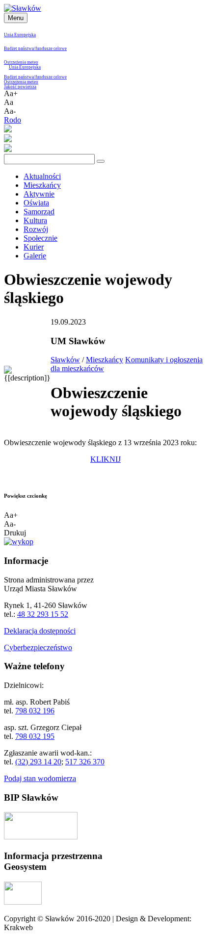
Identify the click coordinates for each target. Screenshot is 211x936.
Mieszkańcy (42, 185)
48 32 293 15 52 (42, 614)
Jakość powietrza (20, 86)
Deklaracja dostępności (40, 631)
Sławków (65, 359)
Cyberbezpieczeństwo (38, 647)
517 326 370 (85, 762)
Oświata (36, 203)
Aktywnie (39, 194)
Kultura (35, 220)
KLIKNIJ (105, 459)
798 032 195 (34, 736)
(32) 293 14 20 (38, 762)
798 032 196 (34, 711)
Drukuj (15, 533)
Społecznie (40, 238)
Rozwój (36, 229)
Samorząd (39, 211)
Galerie (35, 256)
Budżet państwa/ (19, 48)
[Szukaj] (101, 161)
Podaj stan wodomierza (40, 778)
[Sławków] (22, 8)
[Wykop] (18, 541)
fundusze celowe (51, 48)
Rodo (12, 120)
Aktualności (42, 176)
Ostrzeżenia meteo (21, 62)
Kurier (34, 247)
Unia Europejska (20, 34)
